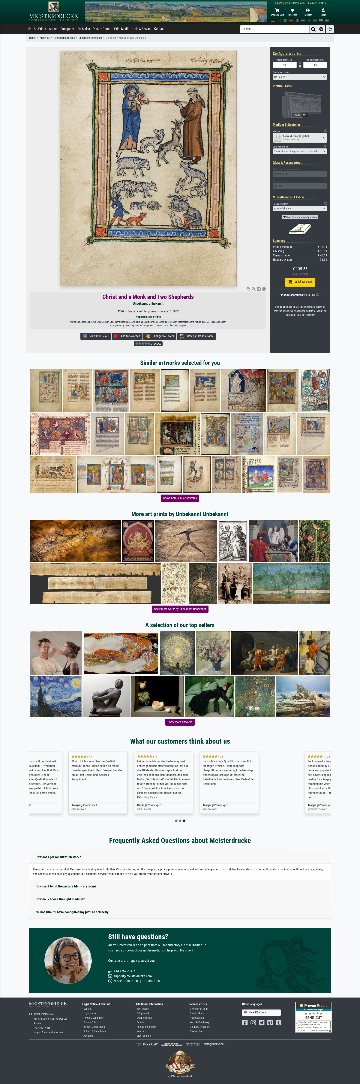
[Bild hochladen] (330, 29)
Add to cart (302, 282)
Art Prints (40, 29)
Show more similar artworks (180, 498)
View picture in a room (199, 336)
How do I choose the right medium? (60, 899)
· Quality (140, 1022)
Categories (67, 29)
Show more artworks (180, 722)
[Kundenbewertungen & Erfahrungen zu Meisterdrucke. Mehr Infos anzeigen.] (313, 1017)
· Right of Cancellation (93, 1026)
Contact (159, 29)
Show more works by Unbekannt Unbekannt (180, 609)
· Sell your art (142, 1013)
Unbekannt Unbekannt (90, 37)
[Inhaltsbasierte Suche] (321, 29)
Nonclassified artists (64, 37)
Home (32, 37)
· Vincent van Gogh (198, 1008)
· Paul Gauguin (196, 1017)
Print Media (121, 29)
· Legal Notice (89, 1013)
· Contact (87, 1008)
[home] (29, 28)
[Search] (313, 29)
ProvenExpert (74, 805)
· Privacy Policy (90, 1022)
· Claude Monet (197, 1013)
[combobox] (300, 77)
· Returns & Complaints (94, 1031)
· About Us (87, 1035)
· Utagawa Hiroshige (199, 1026)
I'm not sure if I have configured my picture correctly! (72, 912)
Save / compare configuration (301, 217)
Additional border (281, 72)
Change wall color (162, 336)
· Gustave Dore (196, 1031)
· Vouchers (141, 1031)
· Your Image (142, 1008)
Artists (53, 29)
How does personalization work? (58, 857)
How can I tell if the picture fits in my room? (66, 886)
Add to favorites (129, 336)
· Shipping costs (144, 1017)
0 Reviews (155, 343)
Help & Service (141, 29)
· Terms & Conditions (93, 1017)
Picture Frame (102, 29)
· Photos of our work (146, 1026)
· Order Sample (143, 1035)
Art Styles (83, 29)
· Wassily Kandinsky (199, 1022)
